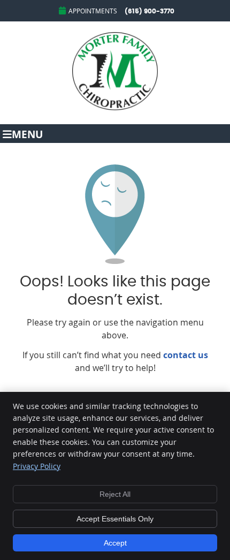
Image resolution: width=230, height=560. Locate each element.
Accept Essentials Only (115, 518)
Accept (115, 543)
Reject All (115, 494)
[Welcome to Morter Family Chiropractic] (115, 107)
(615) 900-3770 (149, 11)
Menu (27, 133)
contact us (185, 355)
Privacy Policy (36, 466)
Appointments (92, 10)
